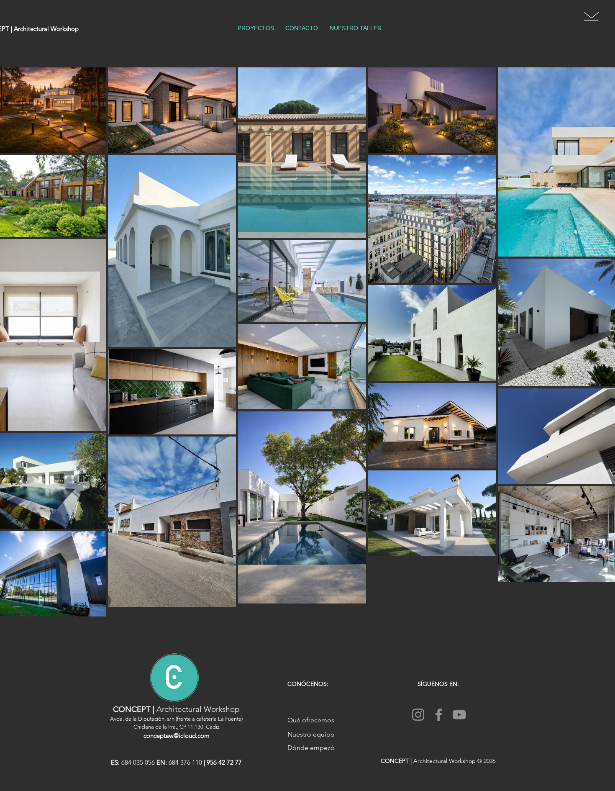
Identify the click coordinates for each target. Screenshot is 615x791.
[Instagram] (418, 714)
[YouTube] (459, 714)
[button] (591, 16)
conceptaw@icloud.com (177, 736)
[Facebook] (438, 714)
